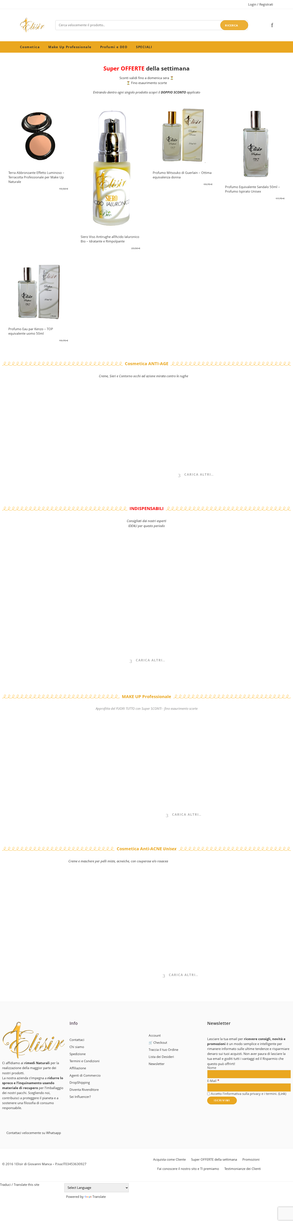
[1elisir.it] (33, 1040)
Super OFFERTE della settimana (214, 1159)
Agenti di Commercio (85, 1075)
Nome (211, 1068)
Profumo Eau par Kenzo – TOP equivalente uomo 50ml (30, 331)
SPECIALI (144, 47)
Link (282, 1094)
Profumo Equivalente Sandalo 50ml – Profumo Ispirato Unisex (252, 189)
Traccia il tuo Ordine (163, 1050)
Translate (99, 1197)
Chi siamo (76, 1047)
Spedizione (77, 1054)
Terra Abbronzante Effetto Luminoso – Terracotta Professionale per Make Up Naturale (36, 177)
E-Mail (213, 1081)
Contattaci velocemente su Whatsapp (33, 1133)
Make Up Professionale (69, 47)
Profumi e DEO (114, 47)
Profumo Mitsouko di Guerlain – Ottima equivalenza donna (182, 174)
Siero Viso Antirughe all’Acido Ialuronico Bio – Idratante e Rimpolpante (110, 238)
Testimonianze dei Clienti (242, 1169)
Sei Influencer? (80, 1097)
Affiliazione (77, 1068)
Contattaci (76, 1040)
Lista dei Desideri (161, 1057)
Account (155, 1035)
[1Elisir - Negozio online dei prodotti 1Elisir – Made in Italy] (32, 25)
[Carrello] (265, 25)
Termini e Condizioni (84, 1061)
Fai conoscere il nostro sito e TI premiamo (188, 1169)
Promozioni (251, 1159)
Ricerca (231, 25)
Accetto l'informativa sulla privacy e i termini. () (248, 1094)
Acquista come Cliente (169, 1159)
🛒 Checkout (158, 1043)
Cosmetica (30, 47)
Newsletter (157, 1064)
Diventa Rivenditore (84, 1090)
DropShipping (79, 1082)
